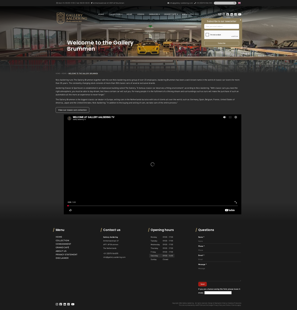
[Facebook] (228, 14)
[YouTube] (239, 14)
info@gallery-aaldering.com (114, 257)
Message (202, 264)
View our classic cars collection (72, 110)
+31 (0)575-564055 (110, 253)
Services (153, 14)
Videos (140, 14)
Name (201, 237)
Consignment (63, 244)
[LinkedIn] (232, 14)
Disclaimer (62, 258)
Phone (201, 246)
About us (187, 14)
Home (101, 14)
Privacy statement (66, 255)
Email (201, 255)
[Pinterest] (235, 14)
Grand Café (170, 14)
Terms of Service (231, 305)
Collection (115, 14)
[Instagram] (224, 14)
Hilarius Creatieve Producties (231, 303)
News (129, 14)
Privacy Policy (218, 305)
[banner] (72, 18)
